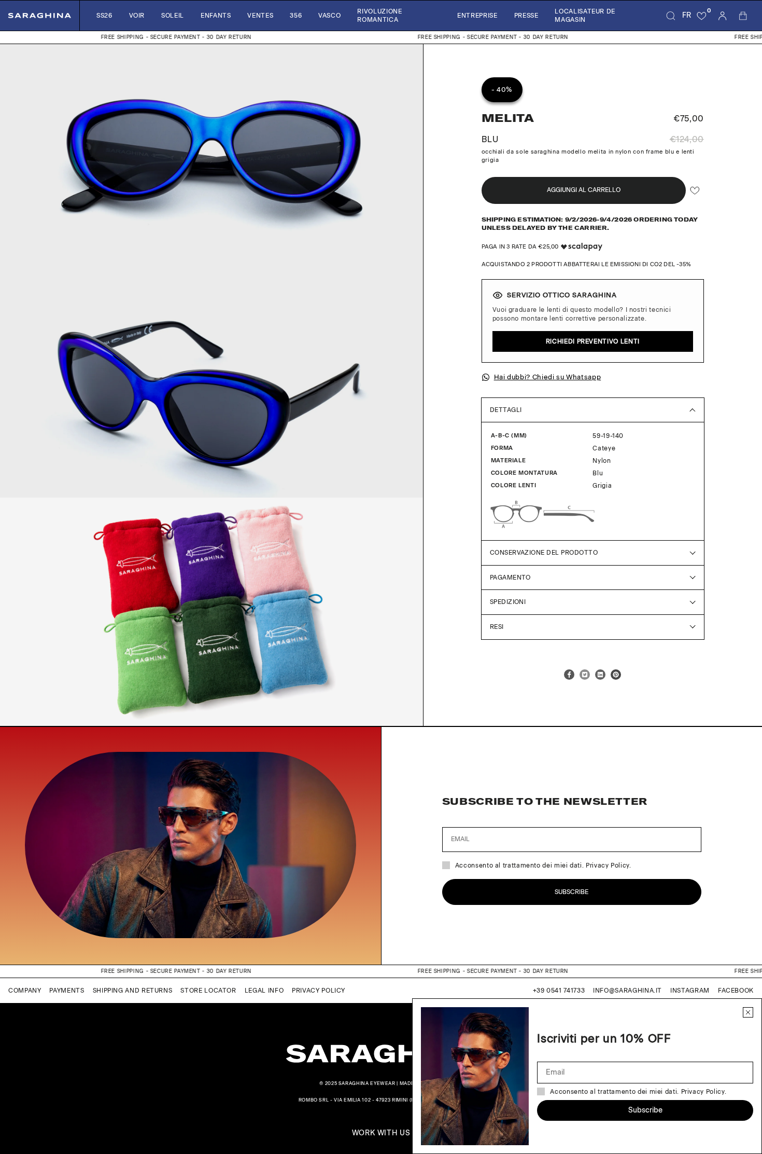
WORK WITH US (381, 1133)
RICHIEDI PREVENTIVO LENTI (593, 341)
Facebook (736, 990)
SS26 (104, 15)
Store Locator (208, 990)
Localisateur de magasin (585, 15)
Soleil (172, 15)
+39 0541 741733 (559, 990)
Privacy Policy (318, 990)
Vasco (329, 15)
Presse (526, 15)
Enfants (216, 15)
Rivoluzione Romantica (379, 15)
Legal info (264, 990)
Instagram (690, 990)
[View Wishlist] (702, 15)
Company (24, 990)
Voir (137, 15)
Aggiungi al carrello (583, 190)
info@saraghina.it (627, 990)
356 (296, 15)
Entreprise (477, 15)
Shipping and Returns (133, 990)
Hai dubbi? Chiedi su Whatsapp (547, 377)
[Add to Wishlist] (695, 190)
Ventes (260, 15)
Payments (66, 990)
